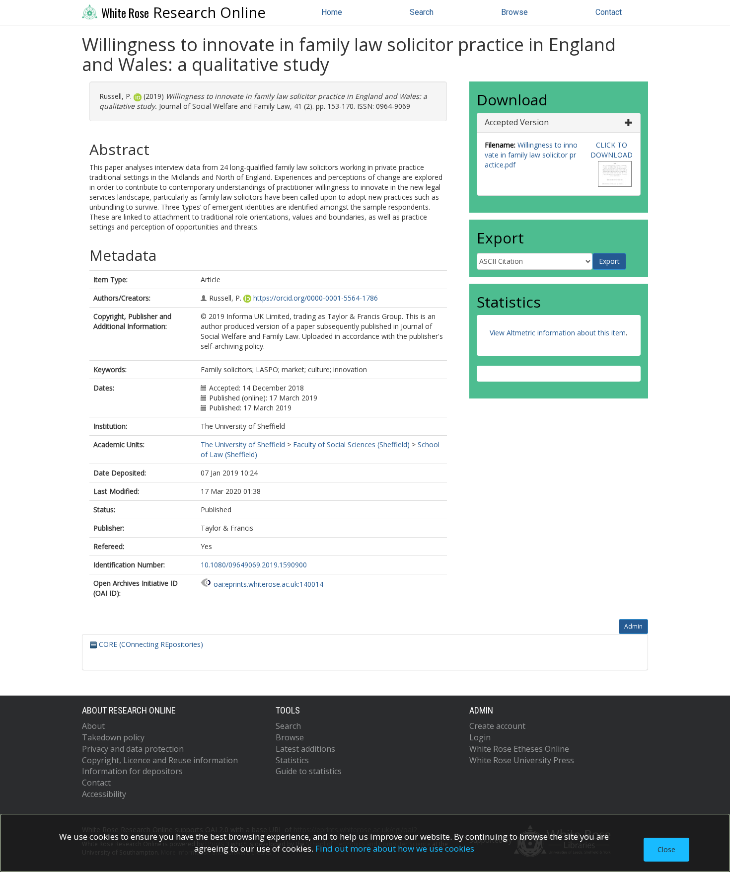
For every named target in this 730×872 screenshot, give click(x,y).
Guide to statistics (309, 771)
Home (331, 12)
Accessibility (104, 794)
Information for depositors (132, 771)
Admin (633, 626)
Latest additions (305, 748)
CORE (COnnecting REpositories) (150, 644)
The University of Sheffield (243, 444)
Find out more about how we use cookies (394, 848)
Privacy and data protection (133, 748)
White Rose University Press (521, 760)
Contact (608, 12)
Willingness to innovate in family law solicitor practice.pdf (531, 154)
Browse (514, 12)
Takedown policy (113, 737)
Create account (497, 725)
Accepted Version (517, 122)
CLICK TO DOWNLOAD (611, 149)
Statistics (292, 760)
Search (422, 12)
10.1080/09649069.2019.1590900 (254, 564)
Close (666, 849)
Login (480, 737)
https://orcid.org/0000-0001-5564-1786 (315, 298)
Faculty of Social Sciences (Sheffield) (351, 444)
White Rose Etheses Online (519, 748)
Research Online (183, 12)
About (93, 725)
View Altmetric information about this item (558, 332)
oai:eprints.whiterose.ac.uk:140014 (268, 584)
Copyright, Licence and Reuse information (160, 760)
